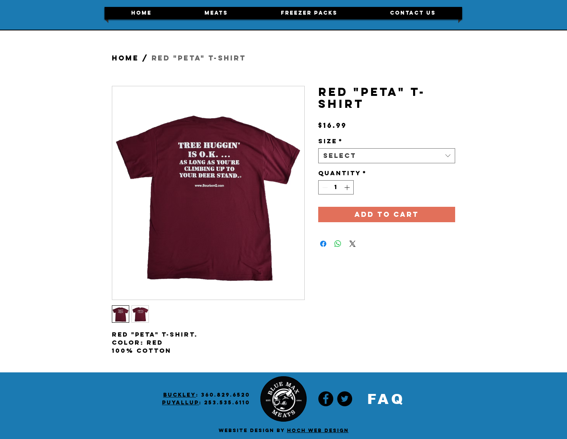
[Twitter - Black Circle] (344, 398)
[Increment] (348, 187)
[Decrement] (324, 187)
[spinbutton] (336, 187)
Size (330, 141)
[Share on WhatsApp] (338, 243)
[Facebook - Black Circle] (325, 398)
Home (125, 58)
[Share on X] (352, 243)
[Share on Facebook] (323, 243)
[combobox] (386, 155)
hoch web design (318, 430)
